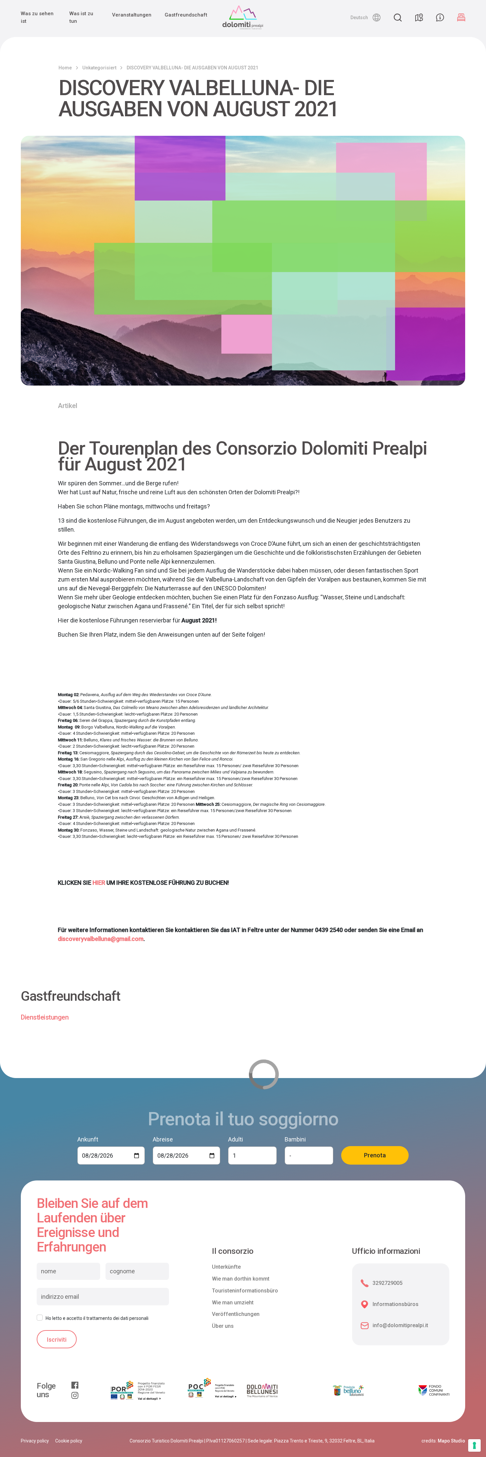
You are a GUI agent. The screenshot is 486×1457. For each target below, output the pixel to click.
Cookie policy (68, 1440)
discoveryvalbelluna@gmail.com (100, 938)
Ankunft (87, 1139)
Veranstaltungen (131, 15)
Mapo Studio (451, 1440)
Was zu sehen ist (37, 17)
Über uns (223, 1326)
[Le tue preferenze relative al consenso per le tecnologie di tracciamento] (474, 1445)
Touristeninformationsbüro (245, 1291)
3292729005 (387, 1283)
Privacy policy (35, 1440)
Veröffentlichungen (236, 1314)
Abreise (163, 1139)
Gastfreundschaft (186, 15)
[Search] (398, 17)
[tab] (44, 1017)
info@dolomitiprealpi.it (400, 1325)
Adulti (235, 1139)
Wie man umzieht (233, 1302)
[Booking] (461, 17)
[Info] (440, 17)
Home (65, 67)
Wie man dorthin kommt (240, 1279)
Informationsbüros (396, 1304)
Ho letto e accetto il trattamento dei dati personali (97, 1318)
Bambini (295, 1139)
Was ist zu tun (81, 17)
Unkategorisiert (99, 67)
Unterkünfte (226, 1267)
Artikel (67, 406)
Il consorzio (233, 1251)
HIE (97, 882)
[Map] (419, 17)
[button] (365, 17)
